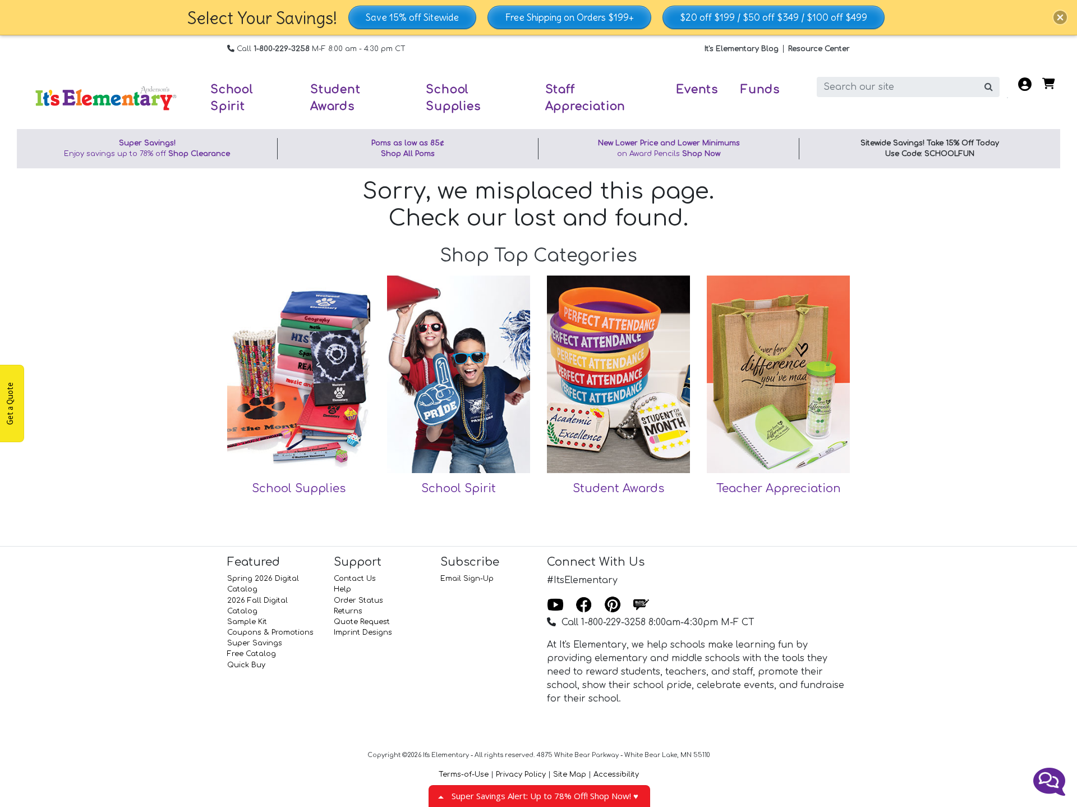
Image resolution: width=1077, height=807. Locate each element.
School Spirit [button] (232, 98)
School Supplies (299, 488)
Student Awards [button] (335, 98)
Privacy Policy (521, 774)
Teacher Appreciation (778, 488)
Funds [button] (760, 89)
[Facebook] (584, 605)
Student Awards (618, 488)
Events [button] (697, 89)
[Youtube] (555, 605)
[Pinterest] (612, 605)
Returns (348, 611)
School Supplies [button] (453, 98)
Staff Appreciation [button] (585, 98)
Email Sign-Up (467, 579)
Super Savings (254, 643)
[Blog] (641, 605)
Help (342, 589)
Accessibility (616, 774)
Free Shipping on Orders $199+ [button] (569, 17)
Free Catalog (251, 654)
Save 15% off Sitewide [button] (412, 17)
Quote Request (362, 622)
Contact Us (355, 579)
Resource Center (819, 49)
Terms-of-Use (464, 774)
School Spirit (458, 488)
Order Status (358, 600)
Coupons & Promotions (270, 632)
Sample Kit (247, 622)
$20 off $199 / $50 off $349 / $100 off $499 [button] (773, 17)
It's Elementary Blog (742, 49)
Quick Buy (246, 665)
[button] (1060, 17)
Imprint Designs (363, 632)
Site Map (569, 774)
